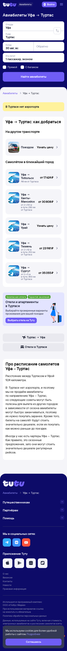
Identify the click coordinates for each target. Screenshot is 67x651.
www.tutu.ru (12, 611)
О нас (6, 573)
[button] (33, 146)
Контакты (7, 581)
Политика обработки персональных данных (25, 615)
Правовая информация (14, 588)
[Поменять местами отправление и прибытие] (57, 30)
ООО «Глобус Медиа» (14, 605)
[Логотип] (9, 4)
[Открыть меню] (61, 4)
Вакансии (7, 577)
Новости (7, 585)
